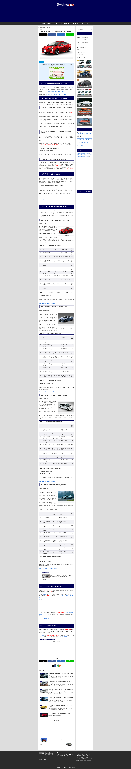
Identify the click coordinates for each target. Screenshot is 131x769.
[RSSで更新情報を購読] (60, 666)
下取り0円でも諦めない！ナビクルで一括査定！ (48, 568)
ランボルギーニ (88, 757)
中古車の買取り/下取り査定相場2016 (49, 639)
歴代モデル (79, 49)
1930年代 (83, 153)
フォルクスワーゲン (80, 138)
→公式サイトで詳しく (63, 636)
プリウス (41, 639)
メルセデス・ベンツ (87, 754)
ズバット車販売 (42, 635)
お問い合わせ (41, 762)
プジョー (89, 144)
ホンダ (81, 133)
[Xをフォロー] (53, 666)
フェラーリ (87, 141)
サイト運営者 (41, 757)
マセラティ (84, 142)
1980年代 (90, 154)
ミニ (78, 144)
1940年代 (87, 153)
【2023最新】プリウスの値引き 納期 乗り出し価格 (55, 91)
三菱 (90, 133)
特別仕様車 (79, 44)
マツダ (87, 133)
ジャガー (82, 144)
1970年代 (85, 154)
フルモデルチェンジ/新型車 (82, 39)
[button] (91, 29)
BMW (80, 139)
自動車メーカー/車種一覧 (82, 52)
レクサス (89, 135)
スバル (78, 135)
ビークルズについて (42, 759)
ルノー (78, 145)
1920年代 (78, 153)
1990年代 (78, 156)
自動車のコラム (80, 54)
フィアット (82, 145)
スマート (88, 755)
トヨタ (78, 133)
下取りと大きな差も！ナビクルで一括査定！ (47, 303)
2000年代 (83, 156)
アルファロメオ (81, 141)
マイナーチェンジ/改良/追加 (82, 42)
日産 (84, 133)
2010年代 (87, 156)
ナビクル (68, 64)
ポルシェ (87, 139)
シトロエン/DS (89, 142)
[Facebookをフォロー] (55, 666)
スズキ (81, 135)
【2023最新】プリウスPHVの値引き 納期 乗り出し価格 (56, 94)
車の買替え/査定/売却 (81, 57)
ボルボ (85, 144)
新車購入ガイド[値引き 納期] (82, 37)
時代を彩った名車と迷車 (81, 47)
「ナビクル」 (44, 594)
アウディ (83, 139)
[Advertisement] (65, 14)
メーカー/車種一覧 (80, 146)
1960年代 (81, 154)
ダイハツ (85, 135)
